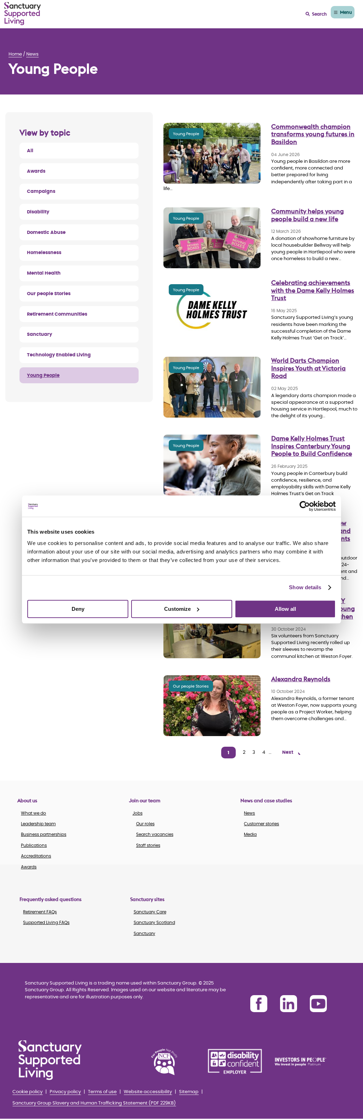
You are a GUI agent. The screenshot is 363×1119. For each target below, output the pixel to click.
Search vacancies (154, 834)
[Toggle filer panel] (79, 132)
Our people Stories (49, 294)
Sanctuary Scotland (154, 922)
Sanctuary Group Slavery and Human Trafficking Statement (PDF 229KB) (94, 1103)
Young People (43, 375)
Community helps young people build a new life (307, 215)
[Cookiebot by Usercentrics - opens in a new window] (305, 506)
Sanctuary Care (150, 912)
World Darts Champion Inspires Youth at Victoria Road (308, 368)
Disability (38, 212)
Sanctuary (39, 334)
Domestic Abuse (46, 232)
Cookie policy (27, 1092)
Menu (346, 12)
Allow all (285, 609)
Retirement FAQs (40, 912)
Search (319, 14)
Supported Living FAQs (46, 922)
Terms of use (102, 1092)
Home (15, 54)
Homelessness (44, 253)
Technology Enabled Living (59, 355)
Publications (34, 845)
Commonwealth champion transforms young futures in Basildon (312, 134)
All (30, 151)
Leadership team (38, 824)
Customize (177, 609)
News (32, 54)
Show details (305, 587)
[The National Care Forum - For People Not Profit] (164, 1062)
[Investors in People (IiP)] (306, 1061)
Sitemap (189, 1092)
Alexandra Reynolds (300, 679)
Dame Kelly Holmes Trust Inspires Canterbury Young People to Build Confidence (311, 446)
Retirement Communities (57, 314)
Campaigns (41, 191)
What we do (33, 813)
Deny (78, 609)
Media (250, 834)
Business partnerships (43, 834)
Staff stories (148, 845)
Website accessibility (148, 1092)
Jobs (138, 813)
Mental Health (44, 273)
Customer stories (261, 824)
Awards (36, 171)
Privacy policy (65, 1092)
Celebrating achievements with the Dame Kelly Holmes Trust (312, 290)
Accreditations (36, 856)
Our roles (145, 824)
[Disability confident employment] (235, 1061)
